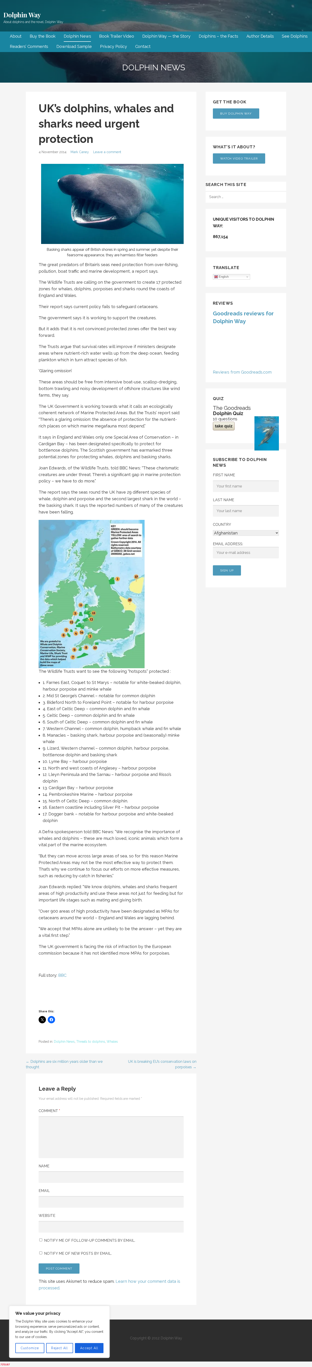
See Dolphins (294, 36)
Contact (143, 46)
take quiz (224, 426)
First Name (224, 475)
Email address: (228, 544)
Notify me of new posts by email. (78, 1253)
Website (47, 1215)
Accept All (89, 1348)
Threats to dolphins (90, 1041)
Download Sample (74, 46)
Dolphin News (77, 36)
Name (44, 1166)
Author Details (260, 36)
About (15, 36)
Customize (30, 1348)
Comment (49, 1111)
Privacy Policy (113, 46)
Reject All (59, 1348)
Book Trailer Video (116, 36)
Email (44, 1191)
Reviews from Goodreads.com (242, 372)
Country (222, 524)
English (223, 276)
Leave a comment (107, 152)
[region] (59, 1332)
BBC (62, 975)
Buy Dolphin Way (236, 113)
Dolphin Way (22, 14)
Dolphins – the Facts (218, 36)
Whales (112, 1041)
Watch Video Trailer (239, 158)
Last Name (223, 500)
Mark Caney (80, 152)
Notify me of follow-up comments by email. (89, 1240)
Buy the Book (43, 36)
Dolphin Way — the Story (166, 36)
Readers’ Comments (29, 46)
